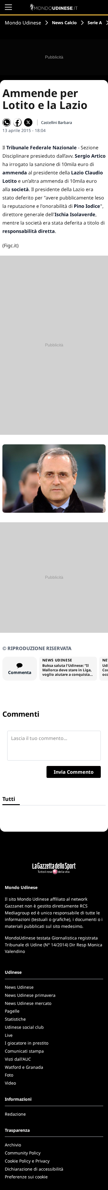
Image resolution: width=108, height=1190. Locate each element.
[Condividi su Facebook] (17, 122)
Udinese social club (24, 1027)
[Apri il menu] (8, 7)
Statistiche (15, 1019)
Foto (9, 1075)
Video (10, 1083)
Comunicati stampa (24, 1051)
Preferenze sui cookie (26, 1177)
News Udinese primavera (30, 995)
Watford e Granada (24, 1067)
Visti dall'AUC (18, 1059)
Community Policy (22, 1153)
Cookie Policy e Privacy (27, 1161)
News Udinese (19, 987)
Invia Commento (74, 772)
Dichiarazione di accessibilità (34, 1169)
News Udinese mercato (28, 1003)
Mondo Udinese (23, 22)
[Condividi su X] (28, 122)
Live (9, 1035)
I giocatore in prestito (26, 1043)
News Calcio (64, 22)
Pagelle (12, 1011)
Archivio (13, 1145)
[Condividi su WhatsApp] (6, 122)
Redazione (15, 1114)
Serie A (95, 22)
